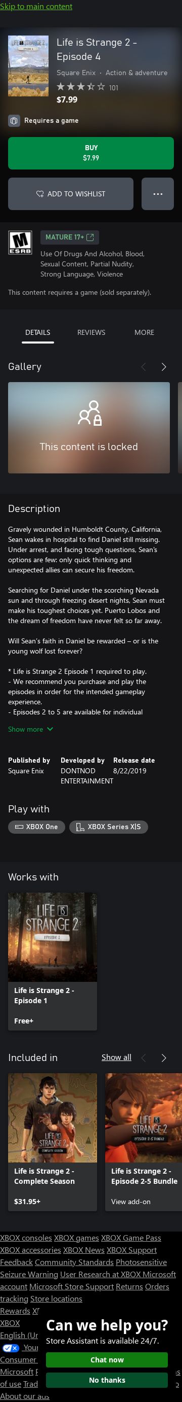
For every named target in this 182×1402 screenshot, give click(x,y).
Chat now (107, 1359)
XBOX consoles (26, 1237)
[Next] (164, 367)
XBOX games (76, 1237)
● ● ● (158, 193)
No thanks (107, 1380)
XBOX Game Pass (131, 1237)
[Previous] (143, 367)
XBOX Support (132, 1249)
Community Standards (74, 1261)
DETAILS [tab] (37, 332)
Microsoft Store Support (71, 1286)
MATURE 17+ (65, 237)
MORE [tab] (144, 332)
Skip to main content (36, 6)
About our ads (25, 1395)
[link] (52, 962)
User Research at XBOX (101, 1274)
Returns (129, 1286)
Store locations (56, 1298)
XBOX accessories (30, 1249)
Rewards (15, 1310)
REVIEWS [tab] (91, 332)
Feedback (16, 1261)
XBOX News (84, 1249)
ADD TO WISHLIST (76, 193)
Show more (25, 729)
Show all (116, 1056)
